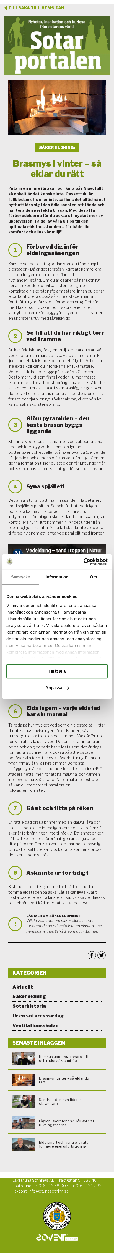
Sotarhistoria (29, 1006)
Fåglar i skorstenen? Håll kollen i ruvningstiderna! (66, 1123)
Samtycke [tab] (20, 576)
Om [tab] (93, 576)
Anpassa (53, 687)
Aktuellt (22, 987)
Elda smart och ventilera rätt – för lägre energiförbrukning (64, 1144)
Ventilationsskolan (35, 1025)
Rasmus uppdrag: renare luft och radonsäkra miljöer (64, 1058)
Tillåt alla (57, 671)
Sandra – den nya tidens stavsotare (60, 1101)
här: (95, 931)
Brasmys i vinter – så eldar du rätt (64, 1080)
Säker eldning (29, 996)
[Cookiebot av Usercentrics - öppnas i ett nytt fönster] (83, 561)
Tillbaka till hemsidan (36, 8)
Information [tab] (57, 576)
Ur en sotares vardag (38, 1015)
